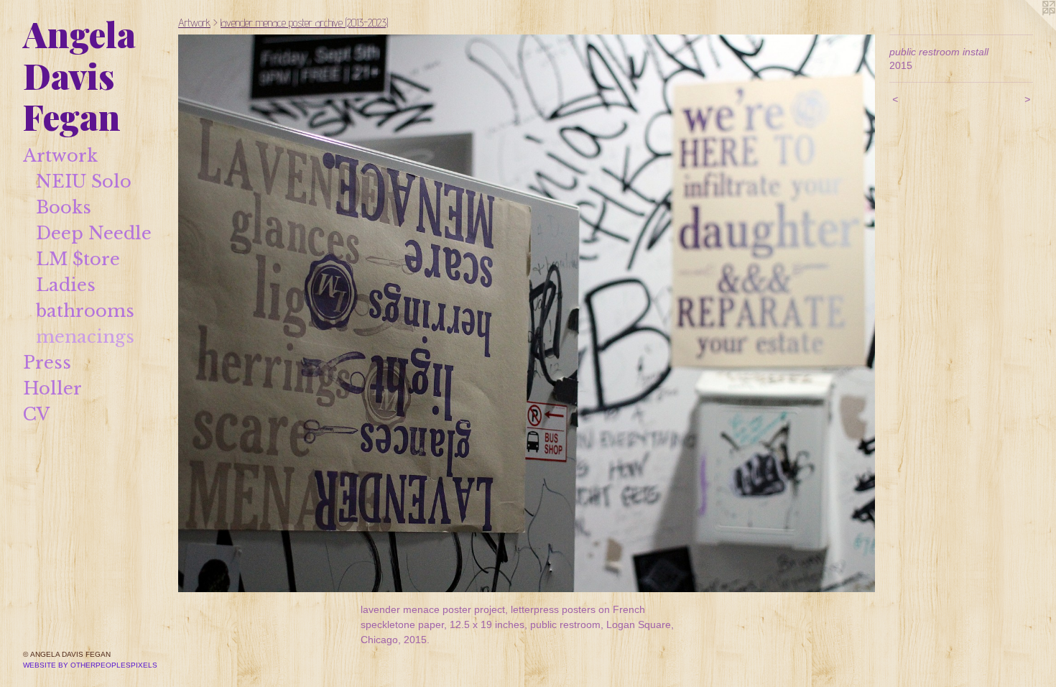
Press (47, 362)
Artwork (60, 155)
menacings (85, 336)
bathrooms (85, 310)
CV (36, 414)
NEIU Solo (83, 181)
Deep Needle (94, 233)
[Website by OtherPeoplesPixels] (1027, 28)
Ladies (66, 285)
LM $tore (78, 259)
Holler (52, 388)
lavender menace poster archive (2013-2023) (304, 22)
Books (63, 207)
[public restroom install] (526, 313)
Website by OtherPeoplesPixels (90, 665)
